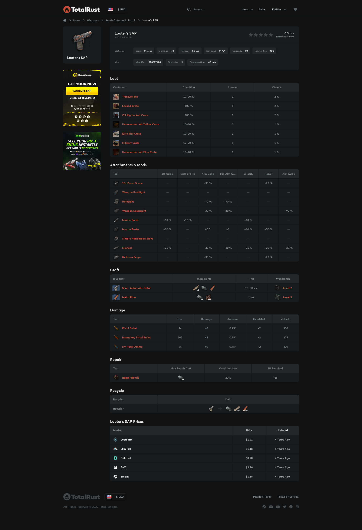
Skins (262, 9)
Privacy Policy (262, 496)
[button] (295, 9)
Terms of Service (288, 496)
